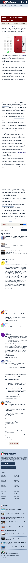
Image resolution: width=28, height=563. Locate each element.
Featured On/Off (4, 559)
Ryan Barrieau (16, 493)
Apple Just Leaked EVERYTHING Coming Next (15, 513)
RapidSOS (22, 55)
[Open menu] (1, 2)
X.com (4, 476)
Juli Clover (3, 479)
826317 (6, 323)
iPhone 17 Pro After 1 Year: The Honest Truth (14, 526)
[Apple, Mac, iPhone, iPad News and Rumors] (10, 3)
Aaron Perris (16, 498)
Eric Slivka (16, 474)
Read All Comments (14, 443)
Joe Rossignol (22, 23)
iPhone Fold (13, 5)
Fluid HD (19, 559)
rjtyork (6, 261)
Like (12, 288)
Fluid (16, 559)
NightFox (7, 401)
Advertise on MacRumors (8, 467)
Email (2, 476)
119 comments (5, 224)
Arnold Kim (3, 474)
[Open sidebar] (26, 2)
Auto (22, 559)
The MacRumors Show (10, 530)
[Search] (24, 2)
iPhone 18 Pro (5, 5)
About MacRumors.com (8, 463)
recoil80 (7, 333)
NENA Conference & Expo (8, 205)
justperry (7, 360)
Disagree (15, 288)
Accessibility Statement (5, 557)
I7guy (6, 310)
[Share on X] (21, 224)
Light (25, 559)
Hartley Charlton (4, 488)
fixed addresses (5, 105)
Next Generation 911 (19, 118)
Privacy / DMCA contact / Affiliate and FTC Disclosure (10, 555)
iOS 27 (20, 5)
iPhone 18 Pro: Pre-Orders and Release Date (16, 236)
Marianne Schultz (17, 488)
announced (10, 26)
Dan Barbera (3, 493)
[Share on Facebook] (24, 224)
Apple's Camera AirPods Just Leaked (13, 509)
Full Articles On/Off (11, 559)
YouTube (5, 505)
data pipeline (9, 57)
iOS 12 (10, 220)
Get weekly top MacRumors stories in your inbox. (14, 227)
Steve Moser (3, 498)
